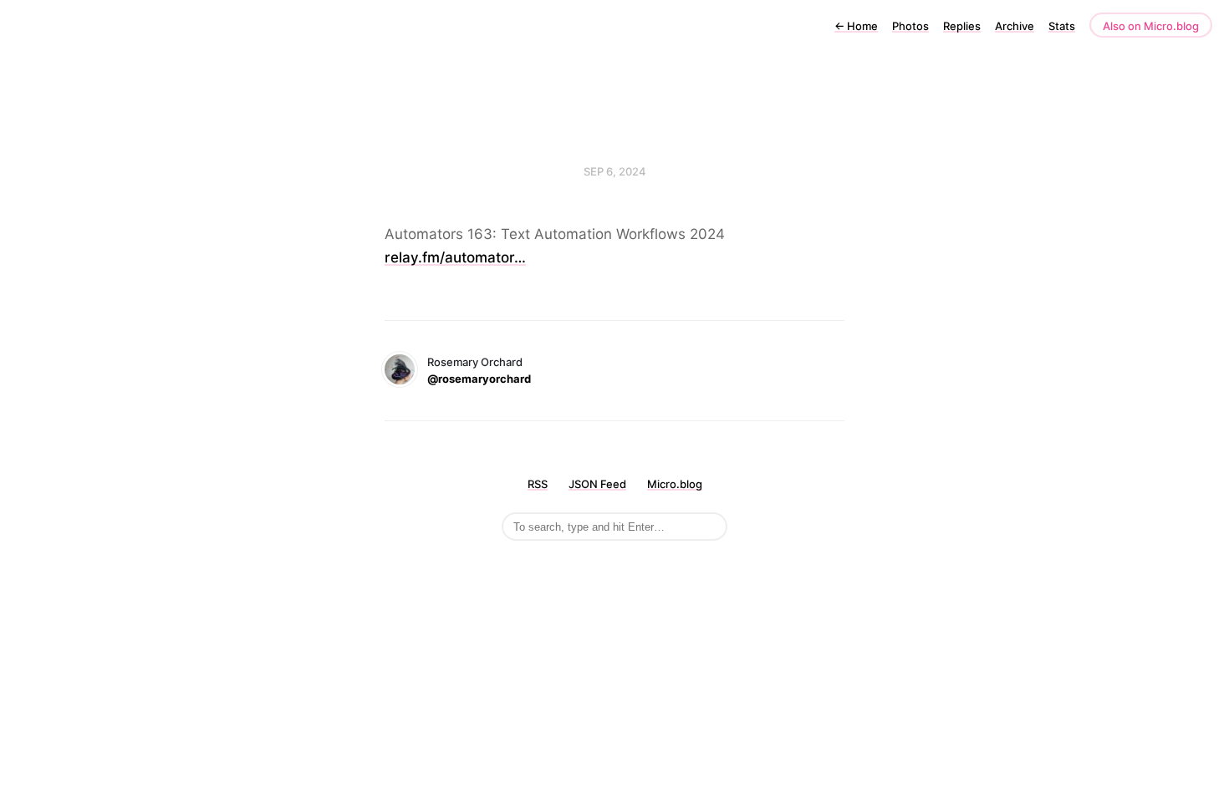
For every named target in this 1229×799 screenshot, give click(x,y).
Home (856, 26)
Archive (1014, 26)
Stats (1061, 26)
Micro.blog (674, 484)
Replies (962, 26)
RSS (538, 484)
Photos (910, 26)
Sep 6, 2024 (615, 171)
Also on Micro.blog (1151, 26)
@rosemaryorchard (479, 378)
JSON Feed (597, 484)
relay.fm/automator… (455, 257)
